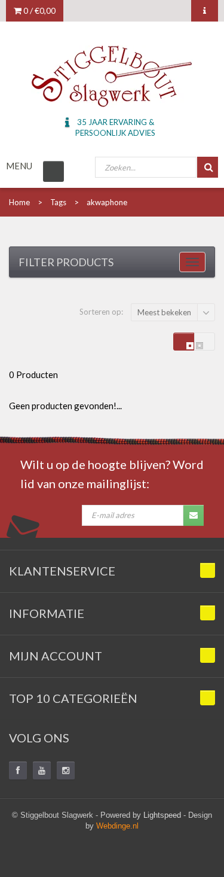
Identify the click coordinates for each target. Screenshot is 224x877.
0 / (39, 10)
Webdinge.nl (117, 825)
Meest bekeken (164, 312)
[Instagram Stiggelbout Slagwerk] (66, 770)
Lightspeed (162, 815)
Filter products (66, 262)
